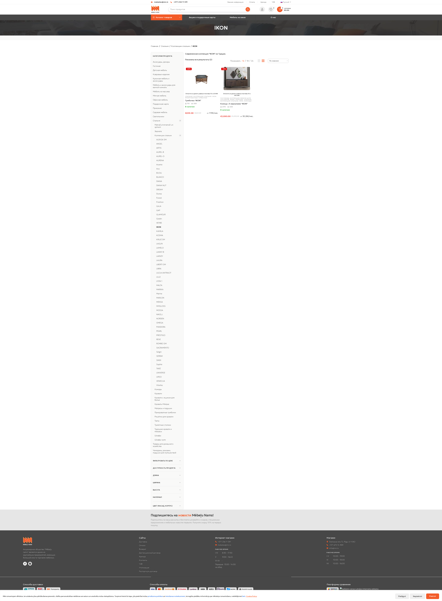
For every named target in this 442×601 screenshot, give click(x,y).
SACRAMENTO (162, 348)
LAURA (159, 260)
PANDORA (160, 327)
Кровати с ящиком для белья (164, 398)
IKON (158, 227)
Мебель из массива (161, 91)
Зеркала (158, 131)
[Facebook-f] (25, 564)
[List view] (259, 61)
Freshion (160, 202)
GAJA (158, 206)
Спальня (165, 46)
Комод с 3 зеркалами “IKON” (234, 104)
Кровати (158, 393)
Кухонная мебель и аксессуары (161, 79)
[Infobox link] (159, 2)
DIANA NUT (161, 185)
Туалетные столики (163, 425)
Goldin (159, 218)
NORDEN (160, 318)
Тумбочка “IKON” (193, 100)
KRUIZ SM (160, 239)
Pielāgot (402, 596)
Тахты (157, 421)
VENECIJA (160, 381)
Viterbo (159, 385)
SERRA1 (159, 356)
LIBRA (158, 268)
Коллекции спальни (180, 46)
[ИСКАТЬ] (248, 9)
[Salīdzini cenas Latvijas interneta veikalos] (359, 589)
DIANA (159, 181)
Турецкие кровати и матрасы (163, 430)
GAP (158, 210)
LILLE (158, 277)
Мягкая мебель (159, 95)
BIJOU (159, 173)
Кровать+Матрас (162, 404)
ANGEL (159, 144)
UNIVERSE (160, 372)
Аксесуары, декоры (161, 62)
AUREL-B (160, 152)
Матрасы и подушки (163, 408)
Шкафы (158, 435)
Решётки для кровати (164, 416)
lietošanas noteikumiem (175, 596)
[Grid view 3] (263, 61)
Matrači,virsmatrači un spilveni (164, 126)
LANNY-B (160, 252)
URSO (159, 377)
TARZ (158, 368)
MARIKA (159, 289)
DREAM (159, 189)
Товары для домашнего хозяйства (163, 445)
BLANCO (160, 177)
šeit (243, 596)
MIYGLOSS (160, 306)
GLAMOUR (161, 214)
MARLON (160, 298)
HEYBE (159, 223)
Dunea (159, 194)
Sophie (159, 364)
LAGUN (159, 243)
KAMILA (159, 231)
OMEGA (159, 323)
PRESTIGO (160, 335)
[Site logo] (155, 9)
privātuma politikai (155, 596)
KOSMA (159, 235)
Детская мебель (160, 70)
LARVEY (159, 256)
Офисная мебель (160, 100)
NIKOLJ (159, 314)
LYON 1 (159, 281)
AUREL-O (160, 156)
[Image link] (333, 589)
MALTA (159, 285)
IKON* (232, 99)
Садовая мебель (160, 112)
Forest (159, 198)
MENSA (159, 302)
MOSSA (159, 310)
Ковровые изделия (161, 74)
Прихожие (157, 108)
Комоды (158, 389)
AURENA (160, 160)
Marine (159, 293)
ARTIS (158, 148)
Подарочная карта (161, 104)
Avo (158, 169)
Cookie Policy (251, 596)
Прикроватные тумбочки (165, 412)
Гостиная (157, 66)
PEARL (159, 331)
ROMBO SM (161, 343)
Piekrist (432, 596)
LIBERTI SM (161, 264)
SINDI (158, 360)
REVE (158, 339)
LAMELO (160, 248)
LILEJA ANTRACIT (163, 273)
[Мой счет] (262, 9)
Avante (159, 164)
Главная (154, 46)
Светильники (158, 116)
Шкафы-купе (160, 440)
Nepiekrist (417, 596)
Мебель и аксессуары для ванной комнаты (164, 86)
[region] (221, 595)
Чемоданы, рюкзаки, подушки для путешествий (164, 451)
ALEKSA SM (161, 139)
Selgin (159, 352)
